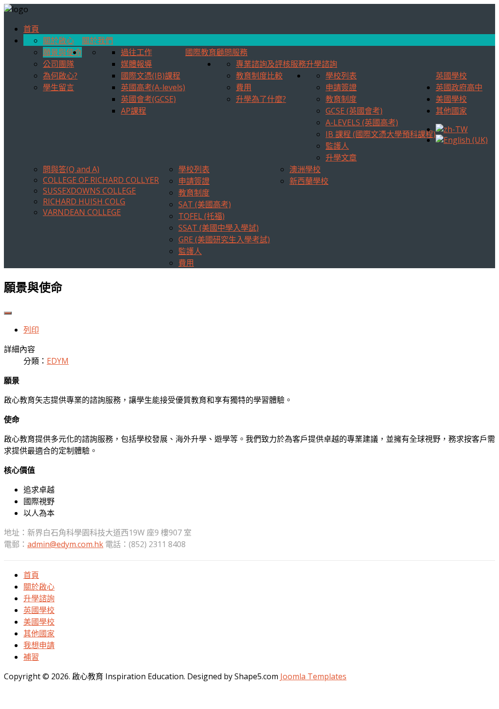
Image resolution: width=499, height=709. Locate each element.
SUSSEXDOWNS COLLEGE (89, 190)
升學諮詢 (321, 64)
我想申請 (39, 645)
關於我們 (97, 40)
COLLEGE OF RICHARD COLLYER (101, 180)
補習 (31, 656)
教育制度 (341, 99)
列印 (31, 329)
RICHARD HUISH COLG (84, 201)
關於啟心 (58, 40)
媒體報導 (136, 64)
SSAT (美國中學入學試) (218, 227)
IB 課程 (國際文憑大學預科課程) (381, 134)
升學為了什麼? (261, 99)
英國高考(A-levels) (153, 87)
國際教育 (200, 52)
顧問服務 (232, 52)
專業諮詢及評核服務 (271, 64)
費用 (243, 87)
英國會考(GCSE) (148, 99)
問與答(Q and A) (71, 169)
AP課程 (133, 110)
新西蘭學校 (308, 181)
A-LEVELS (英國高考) (362, 122)
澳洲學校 (305, 169)
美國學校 (451, 99)
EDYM (58, 360)
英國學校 (451, 75)
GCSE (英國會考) (354, 110)
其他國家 (451, 110)
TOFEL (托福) (201, 216)
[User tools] (8, 313)
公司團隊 (58, 64)
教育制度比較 (259, 75)
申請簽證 (341, 87)
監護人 (337, 145)
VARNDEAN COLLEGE (82, 212)
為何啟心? (60, 75)
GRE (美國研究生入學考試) (224, 239)
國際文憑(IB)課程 (150, 75)
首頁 (31, 28)
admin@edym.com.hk (65, 544)
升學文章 (341, 157)
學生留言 (58, 87)
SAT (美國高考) (204, 204)
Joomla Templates (313, 676)
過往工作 (136, 52)
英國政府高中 (459, 87)
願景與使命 (62, 52)
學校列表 (341, 75)
